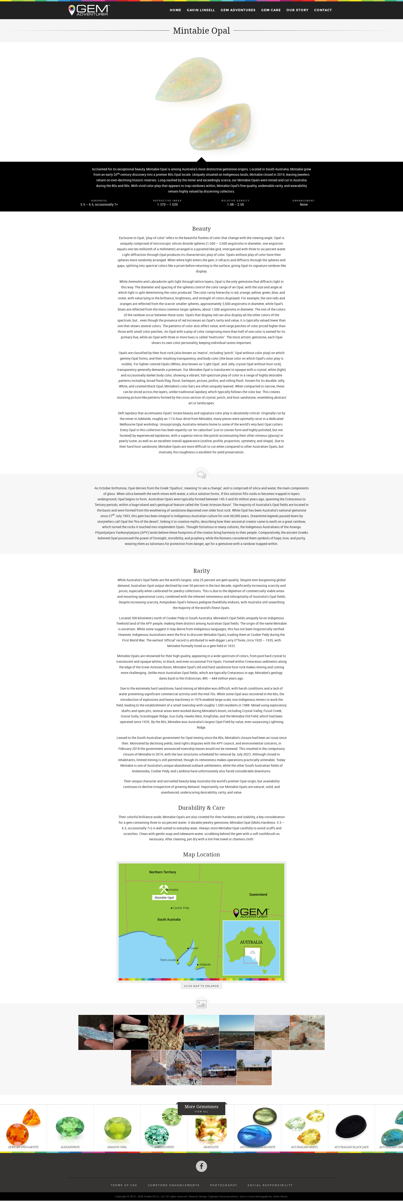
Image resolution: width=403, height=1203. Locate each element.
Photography (223, 1185)
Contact (323, 10)
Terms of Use (124, 1185)
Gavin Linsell (201, 10)
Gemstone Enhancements (174, 1185)
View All (201, 1111)
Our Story (297, 10)
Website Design (198, 1196)
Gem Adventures (238, 10)
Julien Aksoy (280, 1196)
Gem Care (271, 10)
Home (175, 10)
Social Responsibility (270, 1185)
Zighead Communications (223, 1196)
